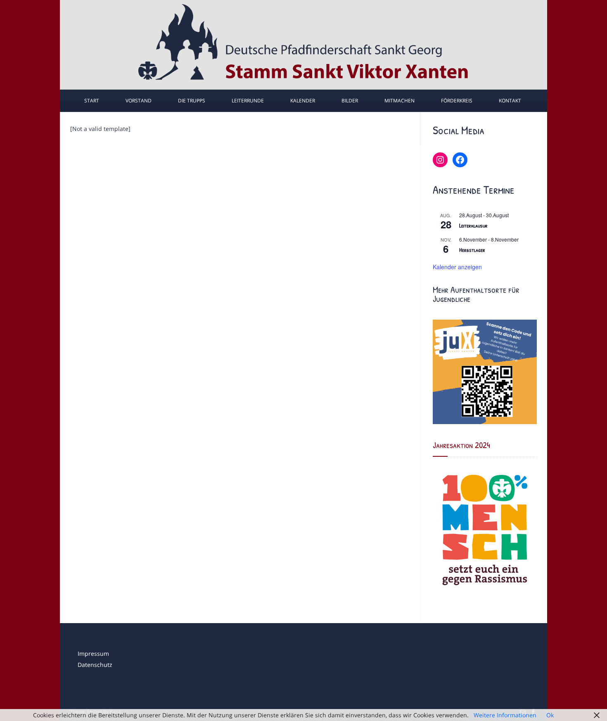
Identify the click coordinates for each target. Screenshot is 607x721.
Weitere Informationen (505, 715)
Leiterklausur (473, 225)
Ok (550, 715)
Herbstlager (472, 250)
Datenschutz (95, 665)
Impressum (93, 653)
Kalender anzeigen (457, 267)
